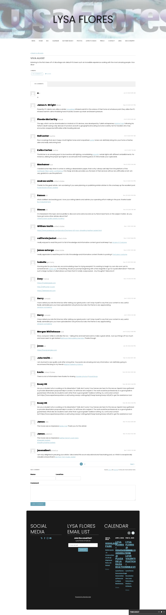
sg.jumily (96, 154)
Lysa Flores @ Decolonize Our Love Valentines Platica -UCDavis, (129, 578)
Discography (129, 41)
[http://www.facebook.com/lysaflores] (45, 538)
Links (120, 41)
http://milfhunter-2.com (46, 287)
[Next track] (164, 612)
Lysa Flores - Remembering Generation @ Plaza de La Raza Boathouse (124, 554)
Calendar (55, 41)
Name (33, 474)
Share (49, 74)
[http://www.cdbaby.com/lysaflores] (42, 538)
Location (59, 474)
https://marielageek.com (46, 283)
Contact (111, 41)
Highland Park (111, 545)
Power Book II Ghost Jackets (47, 188)
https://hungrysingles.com (47, 350)
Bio (47, 41)
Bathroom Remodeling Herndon (73, 338)
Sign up (83, 550)
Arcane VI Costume (119, 242)
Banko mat (63, 426)
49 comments (37, 74)
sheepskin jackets (43, 440)
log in (110, 470)
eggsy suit (52, 269)
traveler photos (82, 376)
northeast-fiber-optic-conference (50, 171)
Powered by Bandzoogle (83, 597)
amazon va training (44, 307)
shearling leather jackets (46, 442)
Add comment (37, 504)
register (116, 470)
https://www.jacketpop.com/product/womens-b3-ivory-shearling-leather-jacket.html (69, 230)
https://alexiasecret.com (46, 291)
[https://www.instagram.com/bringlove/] (48, 538)
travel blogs (93, 376)
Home (41, 41)
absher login (119, 123)
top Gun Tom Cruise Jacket (65, 457)
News (33, 41)
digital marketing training (73, 364)
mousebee (70, 109)
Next (132, 464)
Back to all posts (37, 53)
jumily (92, 140)
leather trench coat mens (68, 438)
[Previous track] (159, 612)
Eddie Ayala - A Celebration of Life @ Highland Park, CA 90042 (109, 557)
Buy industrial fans (44, 202)
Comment (34, 483)
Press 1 (102, 41)
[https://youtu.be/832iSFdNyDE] (50, 538)
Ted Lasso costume (120, 254)
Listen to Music (91, 41)
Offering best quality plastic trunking (50, 218)
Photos (79, 41)
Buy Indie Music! (68, 41)
